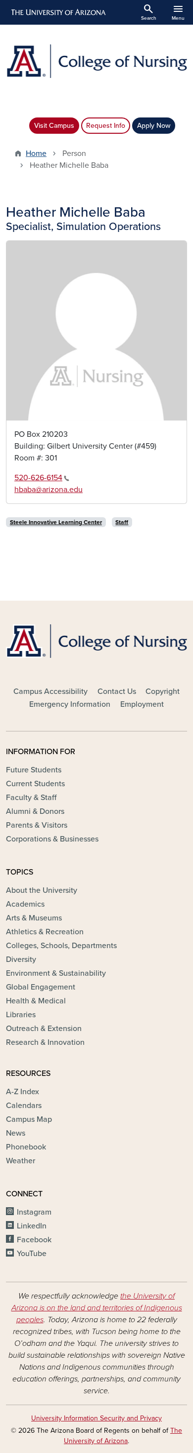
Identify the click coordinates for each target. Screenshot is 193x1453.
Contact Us (116, 691)
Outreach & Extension (44, 1028)
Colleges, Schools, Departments (61, 946)
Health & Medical (36, 1001)
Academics (25, 904)
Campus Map (29, 1119)
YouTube (32, 1254)
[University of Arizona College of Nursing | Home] (96, 61)
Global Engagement (40, 987)
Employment (142, 704)
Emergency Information (69, 704)
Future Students (33, 770)
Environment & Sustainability (56, 973)
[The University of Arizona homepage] (57, 12)
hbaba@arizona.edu (48, 490)
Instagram (34, 1212)
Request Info (105, 125)
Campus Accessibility (50, 691)
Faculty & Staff (31, 798)
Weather (20, 1161)
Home (36, 153)
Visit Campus (54, 125)
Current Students (35, 784)
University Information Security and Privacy (96, 1418)
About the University (41, 890)
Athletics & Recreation (45, 932)
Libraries (21, 1015)
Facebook (34, 1240)
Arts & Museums (34, 918)
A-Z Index (22, 1092)
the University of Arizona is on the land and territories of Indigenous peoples (96, 1308)
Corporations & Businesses (52, 839)
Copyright (162, 691)
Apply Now (153, 125)
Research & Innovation (45, 1042)
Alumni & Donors (35, 811)
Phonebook (26, 1147)
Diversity (21, 959)
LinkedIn (32, 1226)
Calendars (24, 1105)
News (15, 1133)
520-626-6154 (38, 478)
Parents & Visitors (36, 825)
